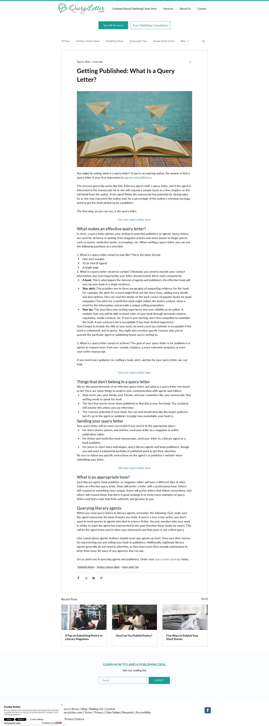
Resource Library (69, 709)
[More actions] (190, 62)
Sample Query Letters (164, 41)
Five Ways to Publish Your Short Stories (182, 637)
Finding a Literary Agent (88, 41)
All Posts (65, 41)
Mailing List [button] (96, 709)
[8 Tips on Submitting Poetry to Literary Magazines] (83, 617)
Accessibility (143, 712)
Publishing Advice (114, 41)
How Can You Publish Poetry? (134, 635)
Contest (110, 709)
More (183, 41)
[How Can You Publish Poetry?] (134, 617)
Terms (88, 712)
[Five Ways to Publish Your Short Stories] (185, 617)
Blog (84, 709)
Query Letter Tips (138, 41)
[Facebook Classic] (208, 710)
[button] (203, 41)
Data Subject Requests (120, 712)
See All (204, 598)
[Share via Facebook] (78, 577)
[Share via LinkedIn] (93, 577)
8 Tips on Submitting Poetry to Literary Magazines (83, 637)
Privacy (98, 712)
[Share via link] (101, 577)
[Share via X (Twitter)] (86, 577)
